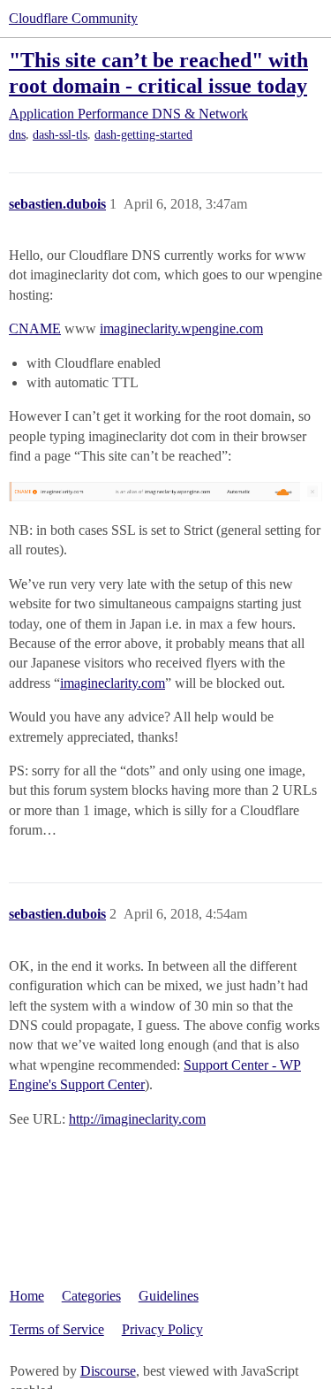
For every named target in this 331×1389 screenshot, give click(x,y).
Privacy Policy (162, 1329)
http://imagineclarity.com (137, 1118)
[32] (165, 490)
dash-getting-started (143, 134)
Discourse (108, 1370)
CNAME (35, 328)
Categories (91, 1295)
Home (27, 1295)
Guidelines (169, 1295)
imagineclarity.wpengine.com (181, 328)
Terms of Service (57, 1329)
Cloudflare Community (73, 18)
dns (17, 134)
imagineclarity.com (112, 683)
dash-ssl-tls (60, 134)
